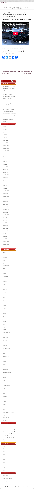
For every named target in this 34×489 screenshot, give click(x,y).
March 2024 (5, 188)
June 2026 (4, 129)
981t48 (4, 451)
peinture (4, 359)
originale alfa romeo (6, 356)
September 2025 (6, 150)
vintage (4, 409)
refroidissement (5, 369)
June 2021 (4, 233)
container (4, 284)
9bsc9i (4, 459)
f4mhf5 (4, 454)
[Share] (13, 57)
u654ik (4, 448)
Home (5, 7)
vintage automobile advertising (8, 412)
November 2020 (6, 244)
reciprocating (5, 367)
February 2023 (5, 201)
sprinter (4, 391)
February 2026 (5, 140)
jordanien (4, 319)
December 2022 (6, 206)
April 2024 (5, 185)
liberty (4, 327)
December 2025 (6, 145)
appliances (4, 263)
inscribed (4, 311)
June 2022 (4, 220)
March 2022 (5, 222)
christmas (4, 273)
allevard (4, 255)
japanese (4, 313)
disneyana (4, 292)
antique (4, 260)
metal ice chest (5, 337)
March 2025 (5, 164)
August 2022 (5, 217)
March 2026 (5, 137)
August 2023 (5, 198)
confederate (5, 281)
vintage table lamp (6, 417)
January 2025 (5, 169)
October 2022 (5, 212)
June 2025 (4, 156)
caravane (4, 271)
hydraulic (4, 308)
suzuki (4, 399)
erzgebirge (4, 295)
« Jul (4, 441)
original (4, 353)
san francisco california (7, 372)
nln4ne (4, 470)
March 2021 (5, 238)
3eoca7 (4, 464)
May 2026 (4, 132)
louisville (4, 329)
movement (4, 351)
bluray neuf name (6, 265)
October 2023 (5, 193)
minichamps (5, 345)
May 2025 (4, 158)
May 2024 (4, 182)
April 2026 (5, 134)
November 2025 (6, 148)
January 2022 (5, 228)
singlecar (4, 383)
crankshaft (4, 289)
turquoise (4, 404)
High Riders (4, 2)
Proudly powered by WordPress (11, 486)
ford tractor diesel (6, 303)
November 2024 (6, 174)
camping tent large (6, 268)
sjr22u (4, 456)
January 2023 (5, 204)
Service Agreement (17, 8)
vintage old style (6, 415)
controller (4, 287)
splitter (4, 388)
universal (4, 407)
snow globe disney (6, 385)
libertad (4, 324)
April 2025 (5, 161)
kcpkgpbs (4, 321)
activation (4, 252)
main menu (5, 335)
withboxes (4, 420)
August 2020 (5, 246)
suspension (5, 396)
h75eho (4, 467)
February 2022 (5, 225)
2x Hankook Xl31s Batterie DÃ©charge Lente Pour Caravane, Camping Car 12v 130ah (9, 96)
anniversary (5, 257)
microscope (5, 340)
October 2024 (5, 177)
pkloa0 (4, 462)
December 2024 (6, 172)
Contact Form (11, 7)
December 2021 (6, 230)
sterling (4, 393)
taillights (4, 401)
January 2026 (5, 142)
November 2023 (6, 190)
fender (4, 300)
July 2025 (4, 153)
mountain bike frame (6, 348)
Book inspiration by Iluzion (23, 486)
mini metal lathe (5, 343)
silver (4, 380)
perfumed (4, 361)
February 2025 (5, 166)
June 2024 (4, 180)
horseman (4, 305)
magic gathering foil (6, 332)
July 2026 (4, 126)
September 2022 (6, 214)
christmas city (5, 276)
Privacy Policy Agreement (22, 7)
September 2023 (6, 196)
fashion (4, 297)
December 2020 (6, 241)
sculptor (4, 375)
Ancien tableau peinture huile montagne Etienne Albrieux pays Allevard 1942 (9, 119)
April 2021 (5, 236)
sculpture (4, 377)
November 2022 (6, 209)
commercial (5, 279)
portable (4, 364)
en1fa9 (4, 446)
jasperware (5, 316)
